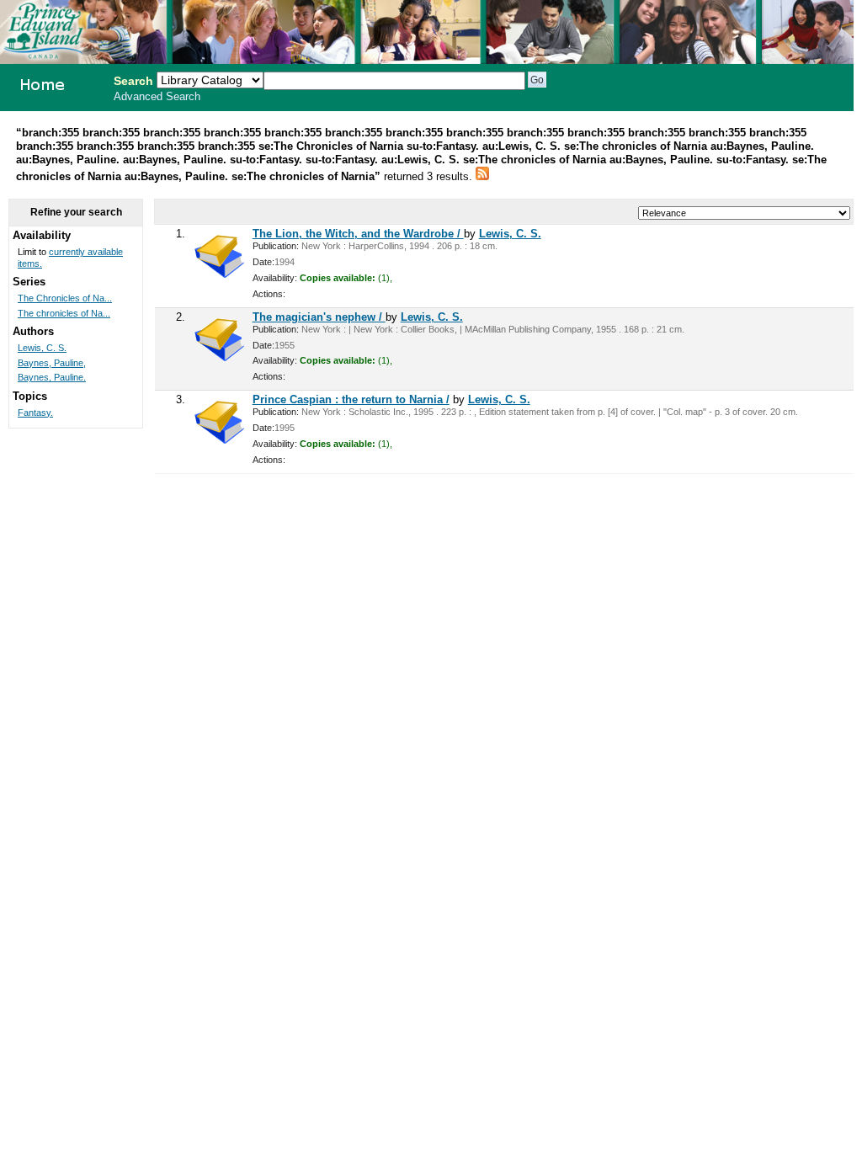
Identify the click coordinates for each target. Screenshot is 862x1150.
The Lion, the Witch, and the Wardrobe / (358, 233)
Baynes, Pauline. (52, 377)
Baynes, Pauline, (52, 363)
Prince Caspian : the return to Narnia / (351, 399)
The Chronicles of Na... (65, 298)
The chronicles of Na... (64, 313)
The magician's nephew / (319, 317)
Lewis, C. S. (510, 233)
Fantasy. (35, 412)
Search (133, 81)
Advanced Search (157, 97)
